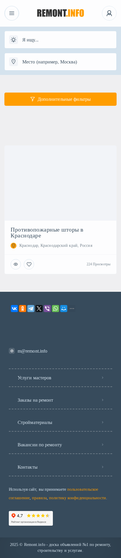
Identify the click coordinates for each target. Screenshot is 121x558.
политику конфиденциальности (77, 498)
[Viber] (47, 308)
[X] (39, 308)
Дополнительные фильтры (64, 99)
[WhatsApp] (55, 308)
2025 (14, 544)
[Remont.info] (60, 13)
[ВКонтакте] (14, 308)
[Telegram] (30, 308)
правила (39, 498)
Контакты (28, 467)
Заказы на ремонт (35, 400)
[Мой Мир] (63, 308)
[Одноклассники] (22, 308)
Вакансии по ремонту (40, 444)
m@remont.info (32, 350)
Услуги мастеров (35, 377)
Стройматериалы (35, 422)
